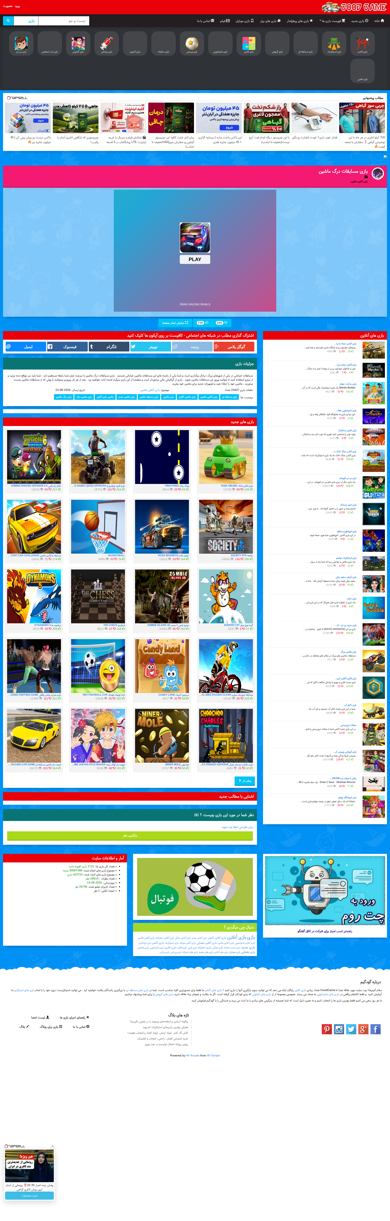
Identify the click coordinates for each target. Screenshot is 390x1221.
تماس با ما (204, 21)
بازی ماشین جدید (126, 396)
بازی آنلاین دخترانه (164, 938)
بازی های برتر (268, 21)
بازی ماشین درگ (84, 396)
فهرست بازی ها (331, 21)
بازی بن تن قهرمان (347, 478)
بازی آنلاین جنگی (183, 937)
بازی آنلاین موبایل (187, 942)
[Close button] (53, 1146)
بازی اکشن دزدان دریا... (345, 364)
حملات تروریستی (348, 725)
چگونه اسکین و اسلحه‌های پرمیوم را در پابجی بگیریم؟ (159, 1021)
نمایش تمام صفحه (173, 323)
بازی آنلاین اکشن (217, 938)
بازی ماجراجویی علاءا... (345, 410)
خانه (377, 21)
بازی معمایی (248, 952)
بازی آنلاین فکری (146, 938)
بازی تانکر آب (350, 705)
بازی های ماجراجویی (328, 994)
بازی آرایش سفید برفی (346, 577)
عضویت (7, 6)
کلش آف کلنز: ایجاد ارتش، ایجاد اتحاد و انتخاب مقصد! (157, 1033)
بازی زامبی (192, 947)
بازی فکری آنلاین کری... (345, 678)
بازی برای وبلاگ (49, 1027)
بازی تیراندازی (145, 942)
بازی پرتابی (164, 952)
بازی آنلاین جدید (199, 937)
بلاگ (23, 1027)
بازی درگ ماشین (64, 396)
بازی (251, 937)
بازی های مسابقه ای (137, 990)
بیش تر (246, 781)
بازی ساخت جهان (348, 383)
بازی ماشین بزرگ (348, 651)
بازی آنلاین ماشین (150, 390)
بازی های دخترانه (190, 952)
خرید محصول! (30, 1195)
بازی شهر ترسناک (348, 504)
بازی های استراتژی (24, 990)
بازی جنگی (217, 947)
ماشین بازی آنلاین (105, 396)
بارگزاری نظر (130, 835)
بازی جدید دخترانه (232, 947)
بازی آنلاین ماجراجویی (245, 942)
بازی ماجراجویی (157, 947)
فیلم (223, 21)
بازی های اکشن (213, 990)
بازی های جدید (206, 952)
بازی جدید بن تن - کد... (345, 625)
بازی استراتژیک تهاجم (346, 558)
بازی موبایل (243, 21)
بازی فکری (170, 947)
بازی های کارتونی (261, 994)
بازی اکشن (158, 943)
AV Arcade (192, 1055)
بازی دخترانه (204, 947)
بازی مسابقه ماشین (149, 396)
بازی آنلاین (236, 937)
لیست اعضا (38, 1017)
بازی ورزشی (175, 952)
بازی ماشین (168, 396)
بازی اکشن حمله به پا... (345, 343)
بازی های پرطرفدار (298, 21)
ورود (17, 6)
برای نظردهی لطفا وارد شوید (237, 827)
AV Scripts (213, 1055)
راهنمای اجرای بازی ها (73, 1017)
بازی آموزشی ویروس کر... (344, 751)
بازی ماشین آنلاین (187, 396)
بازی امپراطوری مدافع (346, 531)
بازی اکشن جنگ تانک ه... (344, 451)
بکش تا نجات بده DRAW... (343, 778)
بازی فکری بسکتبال (347, 430)
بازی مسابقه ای (229, 396)
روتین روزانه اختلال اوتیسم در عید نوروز (166, 1044)
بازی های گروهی (164, 994)
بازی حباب (351, 598)
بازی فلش (182, 947)
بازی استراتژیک (172, 942)
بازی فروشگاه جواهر (347, 797)
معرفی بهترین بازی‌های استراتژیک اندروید (165, 1027)
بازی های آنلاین (221, 952)
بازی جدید (358, 21)
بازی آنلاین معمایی (207, 943)
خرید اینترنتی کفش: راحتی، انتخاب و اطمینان (163, 1038)
